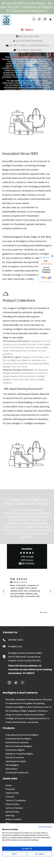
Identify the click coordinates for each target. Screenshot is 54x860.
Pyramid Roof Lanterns (17, 742)
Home (9, 785)
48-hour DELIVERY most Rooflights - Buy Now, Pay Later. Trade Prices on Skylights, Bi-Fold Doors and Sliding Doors (27, 7)
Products (10, 789)
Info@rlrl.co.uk (15, 646)
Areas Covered (13, 819)
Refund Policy (12, 811)
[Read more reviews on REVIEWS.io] (27, 563)
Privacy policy (45, 826)
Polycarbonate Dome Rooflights (22, 734)
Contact (10, 796)
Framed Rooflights (15, 749)
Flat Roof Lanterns (15, 757)
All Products (12, 768)
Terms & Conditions (16, 800)
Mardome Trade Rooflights (19, 753)
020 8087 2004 (15, 639)
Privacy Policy (12, 804)
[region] (27, 591)
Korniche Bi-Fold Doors (17, 772)
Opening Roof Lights (16, 761)
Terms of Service (14, 807)
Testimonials (12, 792)
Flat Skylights (12, 765)
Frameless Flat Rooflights (18, 738)
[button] (3, 591)
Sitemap (10, 815)
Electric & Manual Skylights (19, 746)
